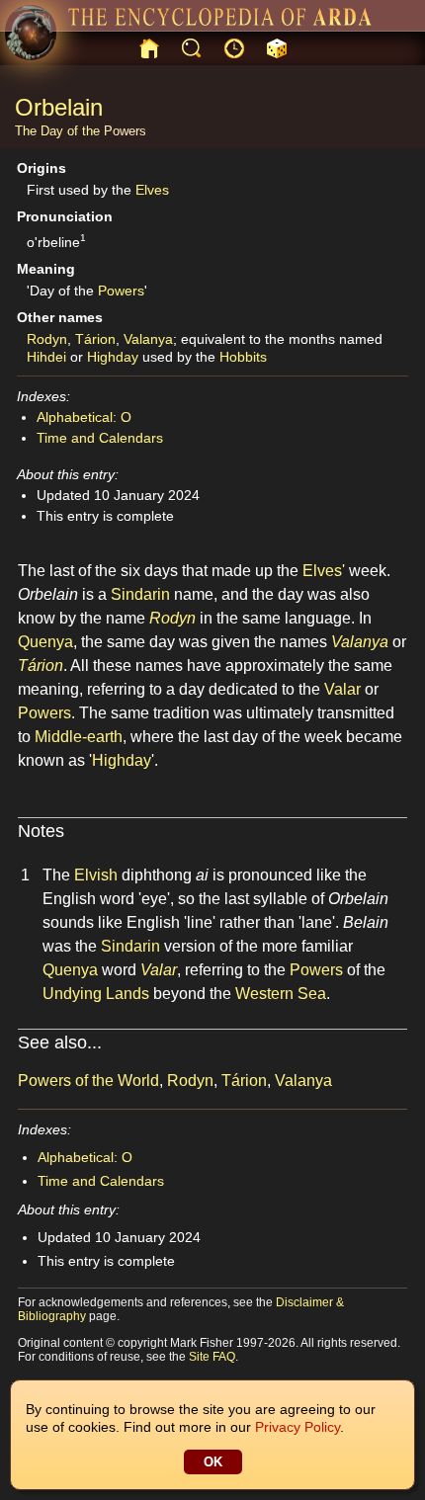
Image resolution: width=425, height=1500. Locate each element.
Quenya (45, 641)
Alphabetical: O (84, 417)
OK (213, 1462)
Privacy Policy (297, 1427)
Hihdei (46, 357)
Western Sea (280, 993)
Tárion (95, 339)
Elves (152, 190)
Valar (342, 689)
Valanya (148, 339)
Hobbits (243, 357)
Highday (112, 357)
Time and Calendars (100, 438)
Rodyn (47, 339)
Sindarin (140, 594)
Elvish (96, 875)
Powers (125, 131)
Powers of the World (88, 1080)
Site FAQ (212, 1357)
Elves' (323, 570)
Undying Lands (95, 993)
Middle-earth (79, 736)
